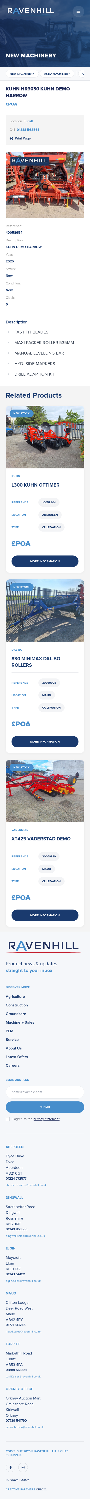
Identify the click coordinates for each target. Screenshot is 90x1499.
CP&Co (41, 1489)
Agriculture (15, 996)
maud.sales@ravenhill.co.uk (23, 1331)
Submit (45, 1107)
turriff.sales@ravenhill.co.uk (23, 1376)
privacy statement (46, 1118)
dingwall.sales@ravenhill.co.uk (25, 1236)
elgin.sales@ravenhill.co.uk (23, 1281)
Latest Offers (17, 1057)
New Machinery (22, 74)
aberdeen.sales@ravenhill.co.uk (26, 1185)
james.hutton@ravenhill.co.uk (25, 1427)
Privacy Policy (17, 1480)
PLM (9, 1031)
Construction (17, 1005)
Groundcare (16, 1013)
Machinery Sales (20, 1022)
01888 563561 (28, 129)
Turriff (28, 121)
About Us (14, 1048)
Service (12, 1039)
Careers (13, 1065)
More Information (45, 561)
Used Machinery (57, 74)
